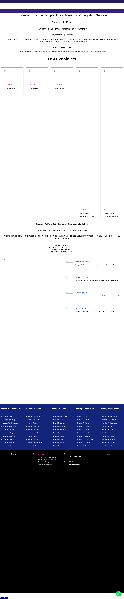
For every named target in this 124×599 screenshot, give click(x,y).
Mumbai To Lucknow (84, 426)
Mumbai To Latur (107, 429)
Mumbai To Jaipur (83, 420)
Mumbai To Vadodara (34, 429)
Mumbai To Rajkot (33, 433)
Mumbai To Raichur (58, 436)
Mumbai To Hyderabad (109, 416)
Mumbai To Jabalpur (108, 439)
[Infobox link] (12, 81)
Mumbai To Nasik (8, 429)
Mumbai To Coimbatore (84, 433)
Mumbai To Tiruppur (83, 442)
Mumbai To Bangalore (59, 416)
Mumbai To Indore (108, 433)
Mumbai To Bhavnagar (35, 442)
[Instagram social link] (108, 457)
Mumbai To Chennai (83, 429)
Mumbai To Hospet (58, 442)
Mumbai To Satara (9, 446)
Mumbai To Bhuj (33, 439)
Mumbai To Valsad (34, 426)
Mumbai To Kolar (107, 426)
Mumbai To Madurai (83, 436)
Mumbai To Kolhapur (9, 439)
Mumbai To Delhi (82, 416)
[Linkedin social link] (112, 457)
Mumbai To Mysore (58, 423)
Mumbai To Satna (107, 446)
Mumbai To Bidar (57, 439)
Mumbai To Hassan (58, 446)
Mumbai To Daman (34, 436)
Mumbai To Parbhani (9, 436)
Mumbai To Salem (83, 446)
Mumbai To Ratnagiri (9, 420)
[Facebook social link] (105, 457)
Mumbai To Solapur (9, 442)
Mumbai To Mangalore (59, 426)
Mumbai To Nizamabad (109, 423)
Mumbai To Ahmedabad (35, 416)
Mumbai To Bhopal (108, 436)
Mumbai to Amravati (9, 426)
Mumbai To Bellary (58, 433)
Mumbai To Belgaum (59, 429)
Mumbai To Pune (8, 416)
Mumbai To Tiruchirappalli (85, 439)
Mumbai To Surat (33, 420)
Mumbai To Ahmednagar (11, 423)
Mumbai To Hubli (57, 420)
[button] (118, 593)
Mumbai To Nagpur (9, 433)
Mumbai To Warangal (109, 420)
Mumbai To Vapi (33, 423)
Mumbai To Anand (33, 446)
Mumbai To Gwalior (108, 442)
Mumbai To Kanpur (83, 423)
